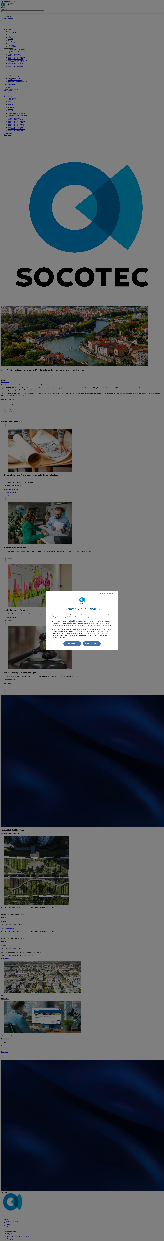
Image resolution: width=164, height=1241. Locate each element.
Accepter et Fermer (92, 643)
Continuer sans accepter (104, 593)
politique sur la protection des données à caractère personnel (75, 617)
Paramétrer (72, 643)
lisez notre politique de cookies (100, 625)
